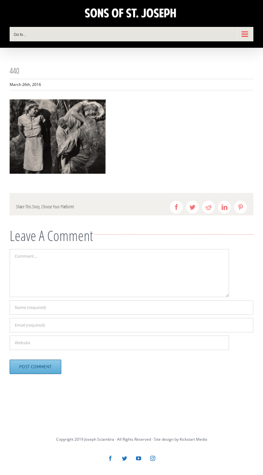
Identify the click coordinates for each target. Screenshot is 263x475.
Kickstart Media (193, 439)
